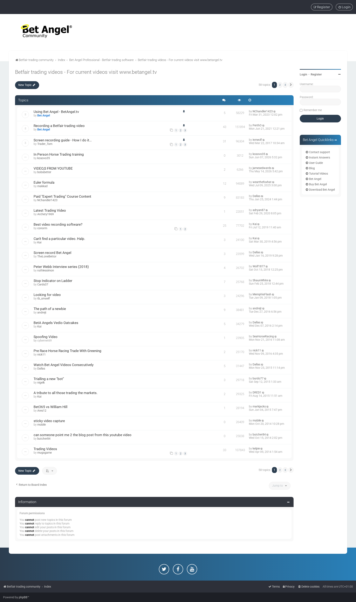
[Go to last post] (274, 111)
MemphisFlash (262, 294)
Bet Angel (43, 115)
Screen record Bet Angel (52, 253)
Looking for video (47, 295)
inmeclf (257, 139)
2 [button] (280, 84)
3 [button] (285, 84)
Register (316, 74)
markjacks (259, 406)
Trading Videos (45, 449)
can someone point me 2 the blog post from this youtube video (82, 435)
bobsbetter (44, 172)
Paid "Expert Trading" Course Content (62, 196)
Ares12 (41, 410)
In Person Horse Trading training (59, 154)
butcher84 (43, 438)
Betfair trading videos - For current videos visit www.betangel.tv (86, 72)
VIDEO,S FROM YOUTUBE (53, 168)
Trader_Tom (44, 144)
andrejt (41, 312)
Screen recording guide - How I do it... (63, 140)
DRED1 (257, 392)
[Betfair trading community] (41, 32)
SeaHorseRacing (263, 336)
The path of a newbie (50, 309)
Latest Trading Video (50, 210)
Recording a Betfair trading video (59, 126)
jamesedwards (262, 168)
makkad (42, 186)
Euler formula (44, 182)
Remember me (312, 110)
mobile (41, 424)
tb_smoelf (43, 298)
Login (303, 74)
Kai (255, 224)
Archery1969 (45, 214)
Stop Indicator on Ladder (53, 281)
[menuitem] (344, 7)
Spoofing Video (45, 337)
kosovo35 (43, 158)
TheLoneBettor (46, 256)
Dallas (256, 196)
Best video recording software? (58, 224)
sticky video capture (49, 421)
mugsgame (44, 452)
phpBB (23, 597)
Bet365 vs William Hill (50, 407)
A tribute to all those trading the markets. (65, 393)
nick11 (41, 354)
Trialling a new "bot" (49, 379)
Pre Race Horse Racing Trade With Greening (67, 351)
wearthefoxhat (262, 182)
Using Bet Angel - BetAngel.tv (56, 112)
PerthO (257, 125)
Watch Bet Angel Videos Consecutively (64, 365)
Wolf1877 (259, 266)
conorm (42, 228)
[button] (291, 85)
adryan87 (259, 210)
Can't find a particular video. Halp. (59, 239)
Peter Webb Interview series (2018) (61, 267)
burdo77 (258, 378)
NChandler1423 (263, 111)
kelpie (256, 448)
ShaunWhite (260, 280)
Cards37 (42, 284)
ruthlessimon (45, 270)
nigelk (41, 382)
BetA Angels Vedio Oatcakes (56, 323)
